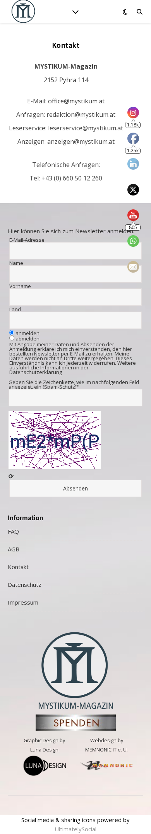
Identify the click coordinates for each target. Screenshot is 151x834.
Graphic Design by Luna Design (44, 745)
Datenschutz (24, 584)
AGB (13, 549)
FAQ (13, 531)
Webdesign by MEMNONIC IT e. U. (106, 745)
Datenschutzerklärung (35, 372)
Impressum (23, 602)
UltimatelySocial (75, 829)
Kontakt (18, 567)
